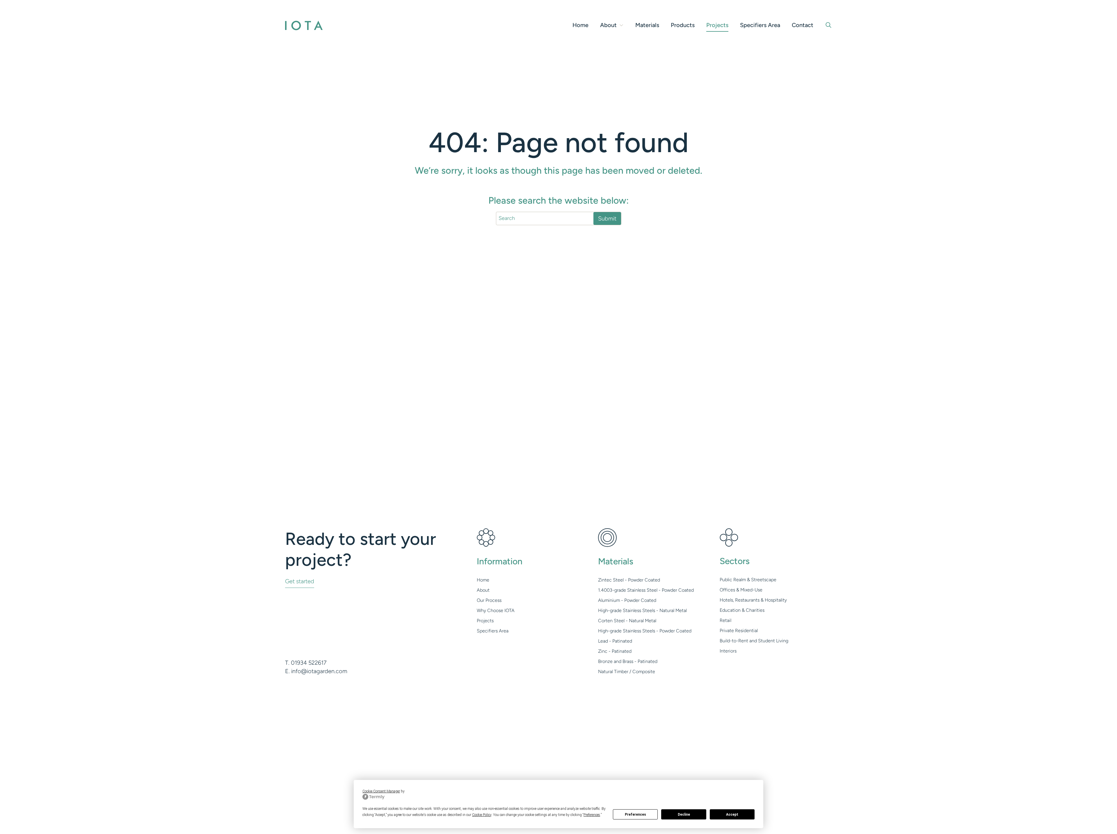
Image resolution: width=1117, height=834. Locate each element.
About (483, 590)
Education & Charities (742, 610)
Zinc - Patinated (615, 651)
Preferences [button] (592, 815)
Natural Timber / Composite (626, 671)
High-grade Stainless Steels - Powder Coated (644, 631)
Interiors (728, 651)
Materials (647, 25)
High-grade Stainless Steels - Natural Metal (642, 610)
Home (580, 25)
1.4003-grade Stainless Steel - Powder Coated (646, 590)
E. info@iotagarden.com (316, 671)
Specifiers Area (760, 25)
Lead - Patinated (615, 641)
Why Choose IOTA (496, 610)
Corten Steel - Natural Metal (627, 620)
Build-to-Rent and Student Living (754, 640)
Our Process (489, 600)
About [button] (608, 25)
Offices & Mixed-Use (741, 590)
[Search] (828, 25)
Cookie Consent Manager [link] (381, 791)
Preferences (635, 814)
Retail (725, 620)
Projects (717, 25)
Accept (732, 814)
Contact (802, 25)
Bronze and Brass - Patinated (627, 661)
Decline (684, 814)
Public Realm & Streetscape (748, 579)
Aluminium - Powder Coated (627, 600)
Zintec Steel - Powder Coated (629, 580)
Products (683, 25)
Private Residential (739, 630)
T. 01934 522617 (306, 662)
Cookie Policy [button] (481, 815)
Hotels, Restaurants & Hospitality (753, 600)
